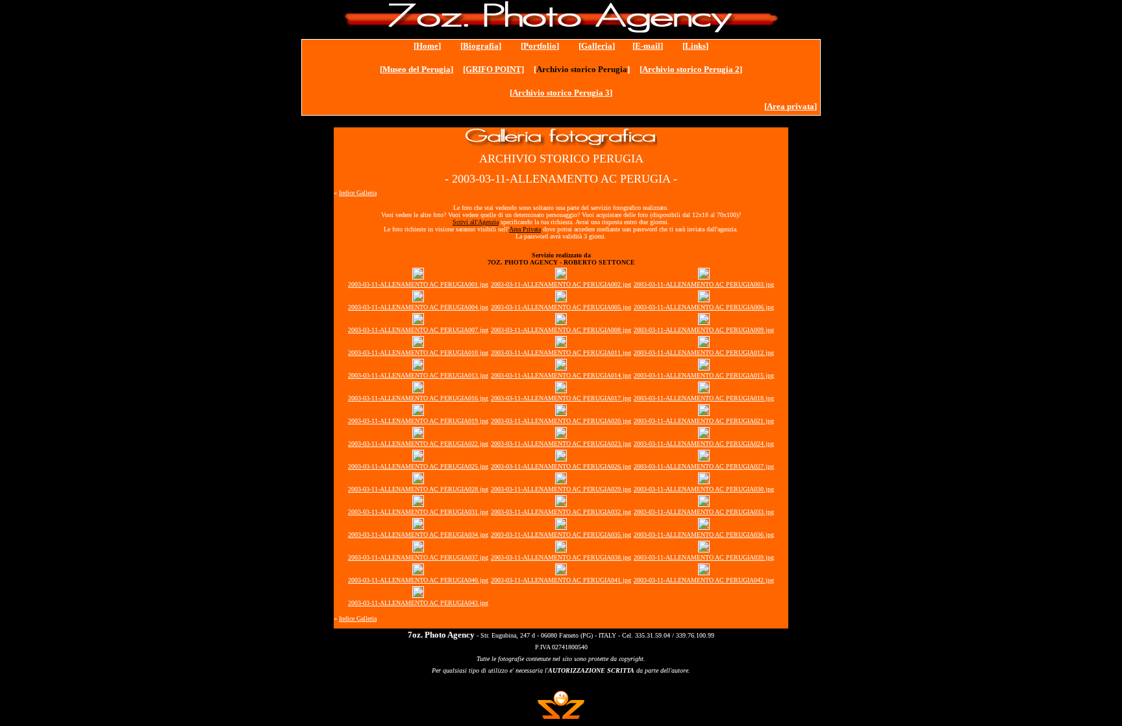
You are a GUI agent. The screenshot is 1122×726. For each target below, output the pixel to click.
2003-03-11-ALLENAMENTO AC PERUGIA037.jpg (418, 557)
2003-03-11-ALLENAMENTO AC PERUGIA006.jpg (704, 307)
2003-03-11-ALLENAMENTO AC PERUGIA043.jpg (418, 602)
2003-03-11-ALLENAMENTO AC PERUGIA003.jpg (704, 284)
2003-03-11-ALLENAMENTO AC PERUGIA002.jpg (561, 284)
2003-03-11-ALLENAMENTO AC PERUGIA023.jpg (561, 443)
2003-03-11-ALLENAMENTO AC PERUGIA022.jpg (418, 443)
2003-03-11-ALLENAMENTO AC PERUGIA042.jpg (704, 580)
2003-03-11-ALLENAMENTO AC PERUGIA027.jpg (704, 466)
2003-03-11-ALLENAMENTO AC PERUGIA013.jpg (418, 375)
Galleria (596, 46)
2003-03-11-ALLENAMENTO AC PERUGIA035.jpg (561, 534)
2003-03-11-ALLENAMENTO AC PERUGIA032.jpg (561, 511)
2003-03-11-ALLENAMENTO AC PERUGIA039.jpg (704, 557)
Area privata (790, 106)
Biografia (481, 46)
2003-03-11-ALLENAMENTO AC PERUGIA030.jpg (704, 489)
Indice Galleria (358, 192)
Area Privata (525, 229)
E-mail (647, 46)
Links (695, 46)
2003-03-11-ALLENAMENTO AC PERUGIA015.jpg (704, 375)
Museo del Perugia (416, 69)
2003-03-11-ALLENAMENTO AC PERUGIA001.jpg (418, 284)
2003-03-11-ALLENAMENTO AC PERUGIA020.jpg (561, 420)
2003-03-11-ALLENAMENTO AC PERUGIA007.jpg (418, 329)
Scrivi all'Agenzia (476, 222)
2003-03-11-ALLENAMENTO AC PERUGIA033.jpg (704, 511)
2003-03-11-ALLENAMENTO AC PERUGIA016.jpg (418, 398)
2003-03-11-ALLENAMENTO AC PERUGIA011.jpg (561, 352)
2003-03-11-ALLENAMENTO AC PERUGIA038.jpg (561, 557)
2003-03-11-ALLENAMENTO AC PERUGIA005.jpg (561, 307)
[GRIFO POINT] (493, 69)
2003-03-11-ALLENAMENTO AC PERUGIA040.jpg (418, 580)
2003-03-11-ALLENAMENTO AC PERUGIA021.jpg (704, 420)
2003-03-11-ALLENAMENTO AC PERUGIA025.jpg (418, 466)
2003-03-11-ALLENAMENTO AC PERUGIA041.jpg (561, 580)
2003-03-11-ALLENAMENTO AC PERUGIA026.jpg (561, 466)
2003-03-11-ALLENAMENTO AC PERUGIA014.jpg (561, 375)
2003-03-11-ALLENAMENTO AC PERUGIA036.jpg (704, 534)
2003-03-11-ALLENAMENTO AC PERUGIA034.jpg (418, 534)
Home (427, 46)
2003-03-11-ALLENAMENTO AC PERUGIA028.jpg (418, 489)
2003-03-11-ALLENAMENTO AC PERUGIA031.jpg (418, 511)
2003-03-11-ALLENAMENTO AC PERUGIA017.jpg (561, 398)
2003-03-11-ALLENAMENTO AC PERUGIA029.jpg (561, 489)
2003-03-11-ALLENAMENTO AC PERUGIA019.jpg (418, 420)
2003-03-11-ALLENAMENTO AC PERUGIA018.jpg (704, 398)
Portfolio (539, 46)
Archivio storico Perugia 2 (691, 69)
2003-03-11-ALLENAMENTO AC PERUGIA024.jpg (704, 443)
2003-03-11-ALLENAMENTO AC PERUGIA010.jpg (418, 352)
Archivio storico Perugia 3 (561, 92)
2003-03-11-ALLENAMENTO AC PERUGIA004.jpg (418, 307)
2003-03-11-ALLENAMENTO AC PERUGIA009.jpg (704, 329)
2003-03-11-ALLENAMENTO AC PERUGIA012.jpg (704, 352)
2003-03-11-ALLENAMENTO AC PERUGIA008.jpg (561, 329)
